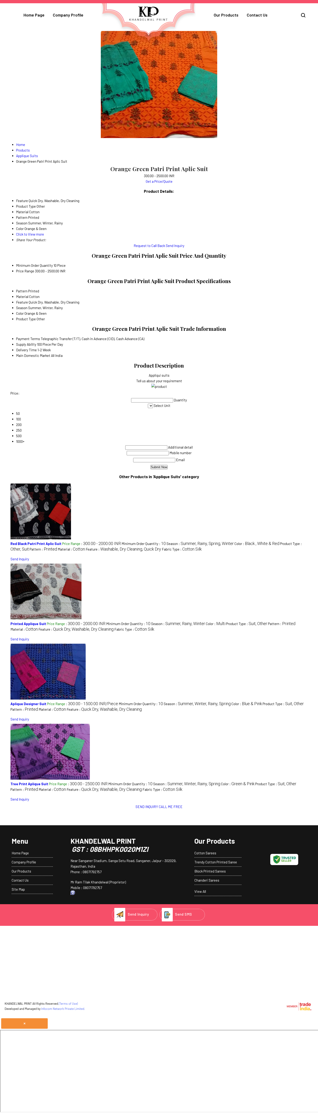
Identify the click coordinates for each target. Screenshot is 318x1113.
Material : (71, 549)
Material (22, 296)
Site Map (18, 889)
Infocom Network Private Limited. (63, 1009)
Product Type (26, 319)
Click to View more (30, 234)
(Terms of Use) (68, 1003)
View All (200, 891)
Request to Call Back (149, 246)
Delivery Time (26, 350)
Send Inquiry (175, 246)
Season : (200, 543)
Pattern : (43, 549)
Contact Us (257, 14)
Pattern (21, 291)
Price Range (25, 271)
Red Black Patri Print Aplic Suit (35, 543)
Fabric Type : (182, 549)
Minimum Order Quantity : (144, 543)
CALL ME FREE (171, 807)
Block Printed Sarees (210, 871)
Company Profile (68, 14)
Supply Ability (26, 344)
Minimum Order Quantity (34, 265)
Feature (22, 302)
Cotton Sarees (205, 853)
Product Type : (246, 624)
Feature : (123, 549)
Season (21, 308)
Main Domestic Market (33, 355)
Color (20, 313)
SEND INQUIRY (146, 807)
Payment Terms (28, 339)
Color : (256, 543)
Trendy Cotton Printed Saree (215, 862)
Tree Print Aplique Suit (29, 784)
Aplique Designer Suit (28, 704)
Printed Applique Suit (28, 624)
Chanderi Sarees (206, 880)
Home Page (34, 14)
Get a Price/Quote (159, 181)
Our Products (226, 14)
